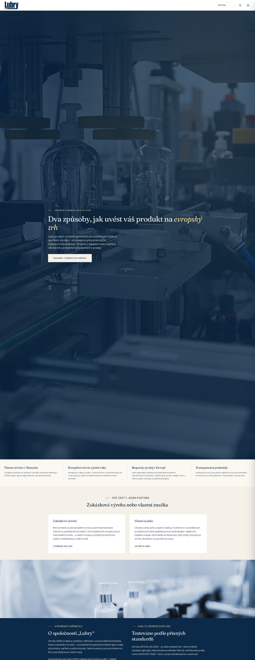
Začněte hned (142, 546)
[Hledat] (240, 5)
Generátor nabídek (70, 258)
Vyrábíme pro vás (63, 546)
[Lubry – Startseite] (11, 5)
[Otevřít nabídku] (248, 5)
